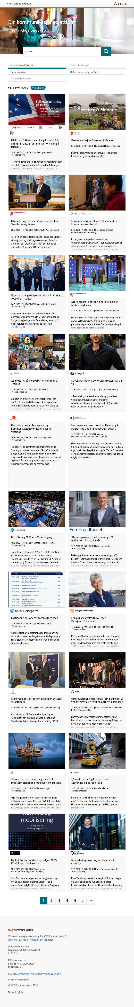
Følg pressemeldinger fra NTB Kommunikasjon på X (34, 974)
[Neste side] (83, 901)
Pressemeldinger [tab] (22, 65)
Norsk (11, 992)
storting (36, 87)
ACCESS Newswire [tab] (21, 78)
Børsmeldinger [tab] (79, 65)
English (19, 992)
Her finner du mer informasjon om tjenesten (30, 939)
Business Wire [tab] (18, 72)
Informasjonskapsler (18, 979)
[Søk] (106, 51)
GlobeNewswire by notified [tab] (84, 72)
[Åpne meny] (43, 3)
